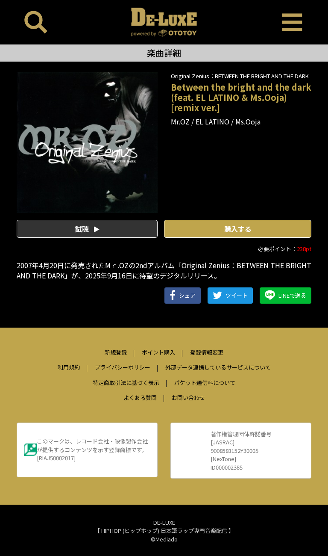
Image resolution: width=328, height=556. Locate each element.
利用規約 (69, 367)
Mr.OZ (180, 121)
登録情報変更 (206, 352)
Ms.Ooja (248, 121)
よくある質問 (140, 397)
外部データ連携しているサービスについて (218, 367)
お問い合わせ (188, 397)
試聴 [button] (83, 229)
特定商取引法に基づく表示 (126, 383)
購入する (238, 229)
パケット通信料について (204, 383)
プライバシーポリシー (122, 367)
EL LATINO (212, 121)
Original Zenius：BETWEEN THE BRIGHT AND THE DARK (240, 76)
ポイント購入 (158, 352)
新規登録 (116, 352)
